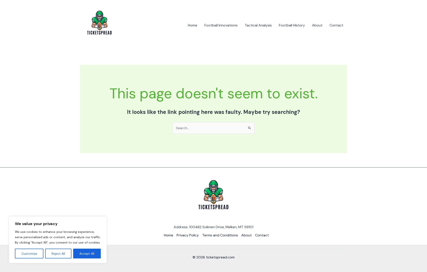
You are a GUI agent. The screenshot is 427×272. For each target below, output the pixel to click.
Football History (292, 25)
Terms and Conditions (220, 235)
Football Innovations (221, 25)
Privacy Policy (188, 235)
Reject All (58, 254)
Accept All (86, 254)
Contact (336, 25)
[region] (58, 239)
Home (192, 25)
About (317, 25)
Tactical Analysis (258, 25)
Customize (29, 254)
